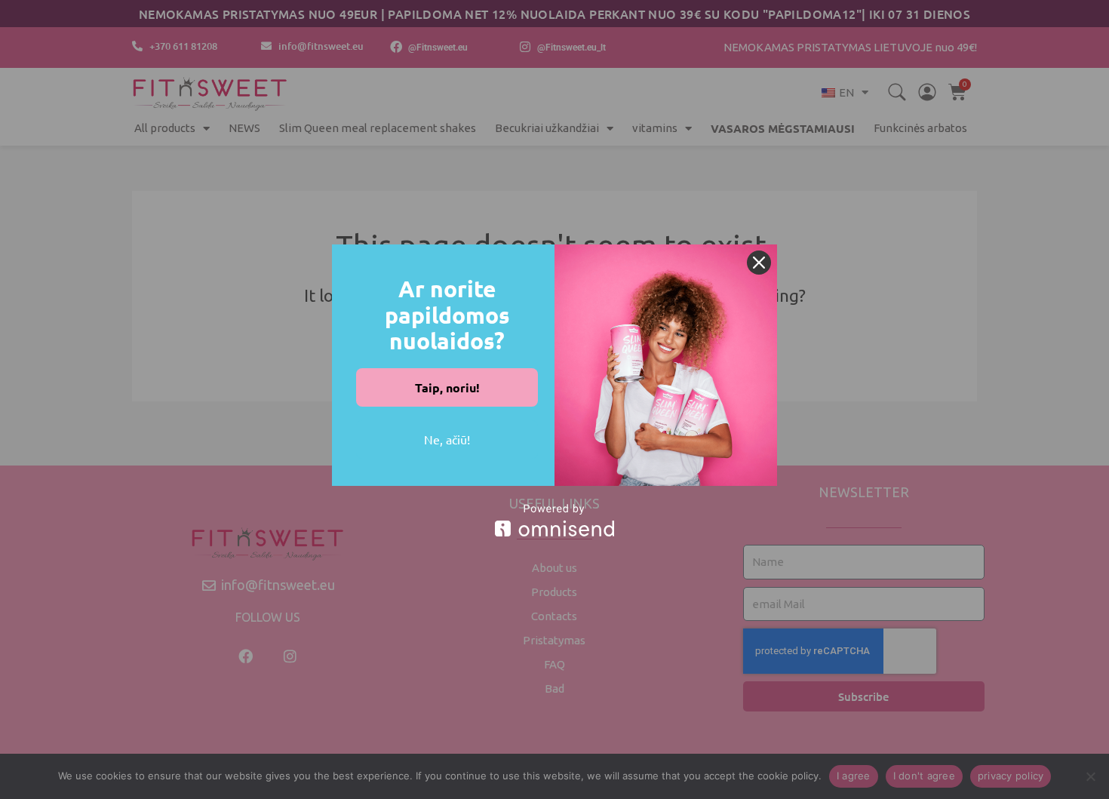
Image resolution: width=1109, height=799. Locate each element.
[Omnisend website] (554, 520)
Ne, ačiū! (447, 439)
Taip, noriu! (447, 387)
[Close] (759, 262)
